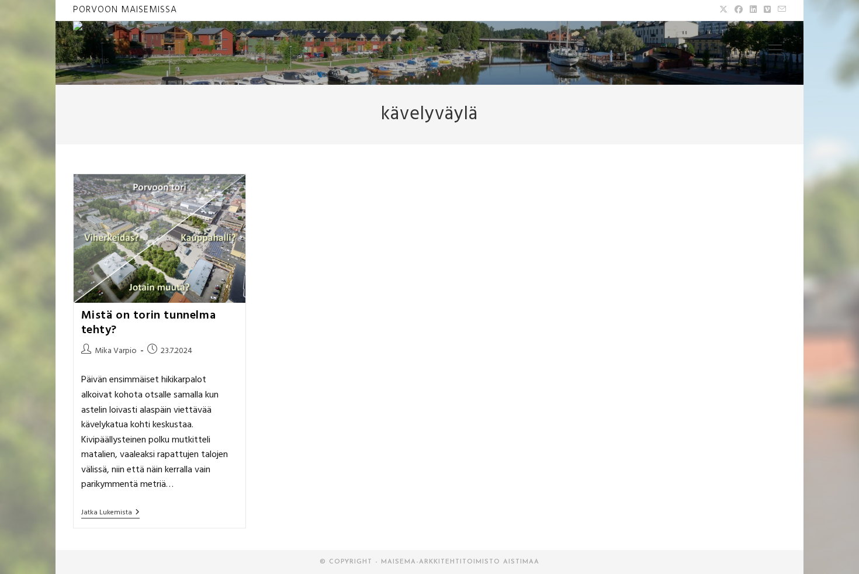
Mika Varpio (116, 351)
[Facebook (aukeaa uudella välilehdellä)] (738, 10)
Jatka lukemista (110, 513)
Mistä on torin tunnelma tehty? (148, 323)
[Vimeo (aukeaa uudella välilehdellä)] (767, 10)
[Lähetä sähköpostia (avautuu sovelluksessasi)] (780, 10)
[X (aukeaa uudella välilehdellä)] (723, 10)
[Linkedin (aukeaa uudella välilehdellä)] (753, 10)
